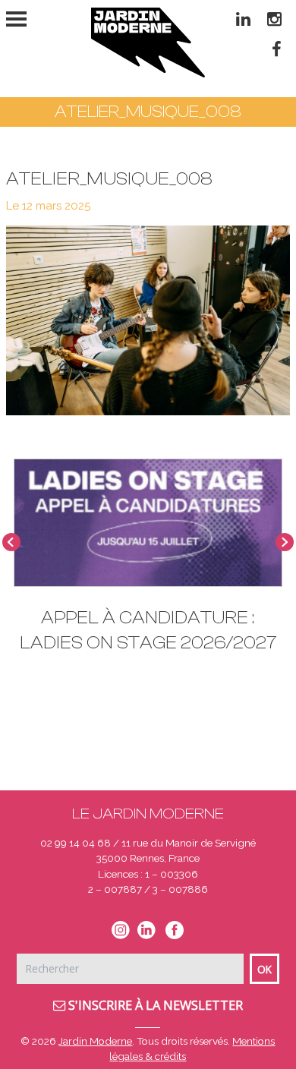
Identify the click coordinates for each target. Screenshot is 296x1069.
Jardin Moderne (95, 1041)
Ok (264, 969)
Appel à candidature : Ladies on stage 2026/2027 (148, 630)
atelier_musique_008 (109, 179)
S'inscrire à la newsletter (154, 1005)
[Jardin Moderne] (148, 42)
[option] (148, 563)
